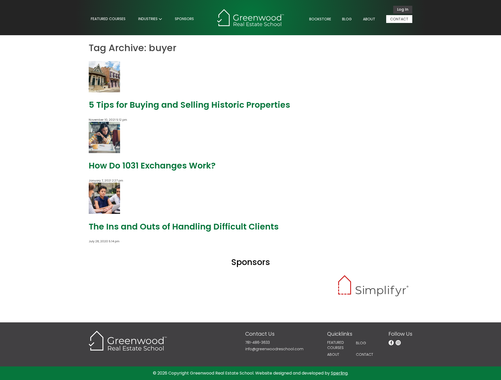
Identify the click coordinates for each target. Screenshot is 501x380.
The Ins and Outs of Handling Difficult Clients (184, 226)
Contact (399, 19)
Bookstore (320, 19)
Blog (347, 19)
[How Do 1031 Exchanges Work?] (104, 151)
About (369, 19)
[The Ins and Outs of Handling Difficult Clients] (104, 212)
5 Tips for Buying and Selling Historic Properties (189, 105)
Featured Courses (108, 18)
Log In (402, 9)
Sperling (339, 373)
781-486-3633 (257, 342)
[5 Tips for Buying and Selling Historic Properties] (104, 90)
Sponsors (184, 18)
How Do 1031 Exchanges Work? (152, 165)
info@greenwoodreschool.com (274, 349)
